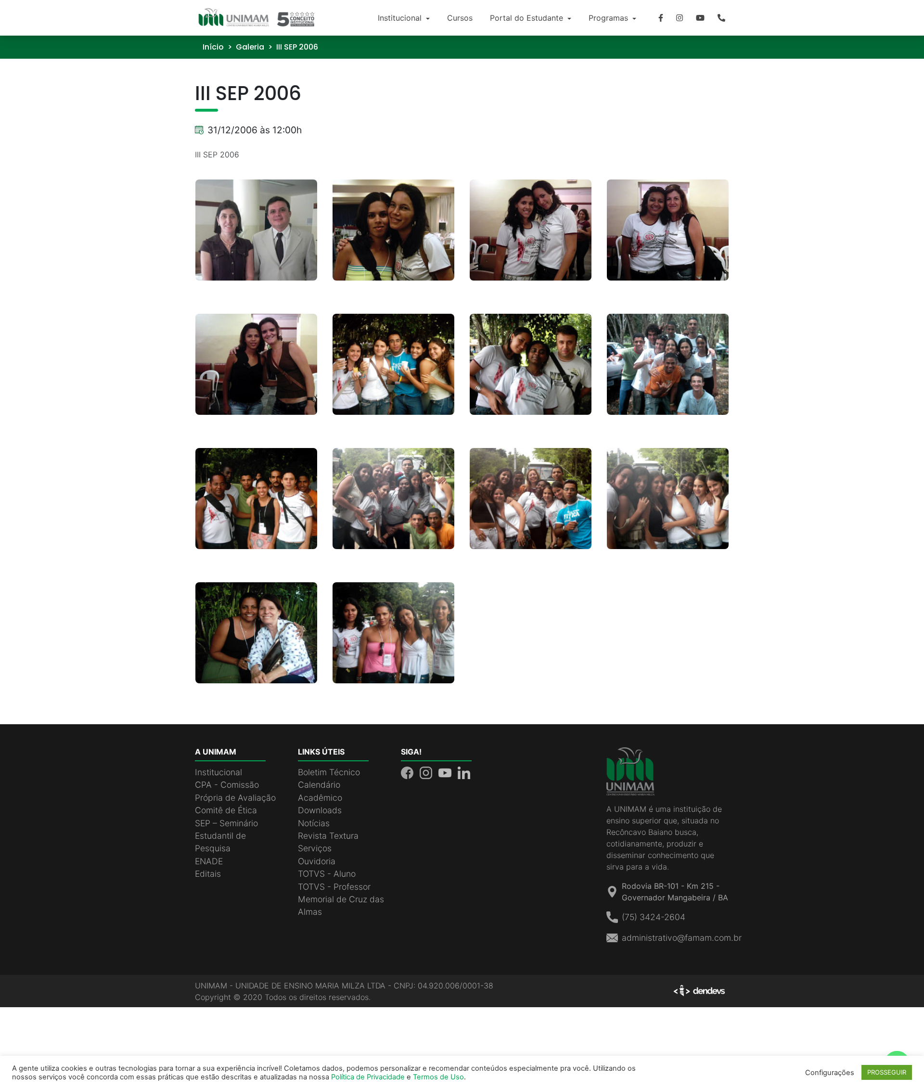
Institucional (401, 18)
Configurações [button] (829, 1072)
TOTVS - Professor (334, 887)
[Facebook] (660, 18)
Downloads (320, 810)
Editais (208, 874)
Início (213, 46)
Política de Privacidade (368, 1077)
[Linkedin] (464, 772)
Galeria (250, 46)
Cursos (460, 18)
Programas (609, 18)
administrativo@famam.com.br (682, 938)
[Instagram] (679, 18)
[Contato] (721, 18)
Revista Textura (328, 836)
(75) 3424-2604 (653, 917)
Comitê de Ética (226, 810)
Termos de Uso (438, 1077)
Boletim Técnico (329, 772)
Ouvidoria (316, 861)
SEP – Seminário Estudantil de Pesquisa (226, 836)
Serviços (315, 848)
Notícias (314, 823)
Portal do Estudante (527, 18)
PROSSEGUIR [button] (886, 1072)
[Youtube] (700, 18)
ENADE (209, 861)
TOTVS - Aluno (327, 874)
